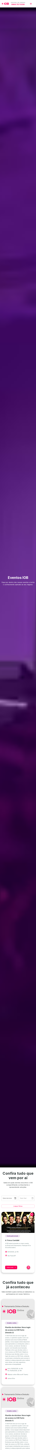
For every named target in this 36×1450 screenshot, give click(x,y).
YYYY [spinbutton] (10, 1198)
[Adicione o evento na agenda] (28, 1267)
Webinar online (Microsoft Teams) (17, 1374)
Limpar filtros (18, 1206)
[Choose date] (15, 1198)
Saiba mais (10, 1267)
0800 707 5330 (18, 4)
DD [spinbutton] (4, 1198)
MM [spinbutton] (6, 1198)
